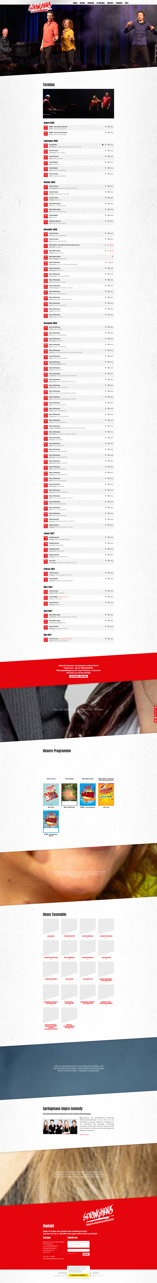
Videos (126, 3)
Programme (90, 3)
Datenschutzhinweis (71, 1253)
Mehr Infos (80, 1272)
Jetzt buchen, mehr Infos (78, 676)
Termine (75, 3)
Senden (86, 1254)
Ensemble (82, 3)
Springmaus (119, 3)
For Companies (101, 3)
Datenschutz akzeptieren (78, 1275)
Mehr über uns (84, 1134)
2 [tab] (5, 73)
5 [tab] (11, 73)
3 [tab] (7, 73)
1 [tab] (3, 73)
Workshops (110, 3)
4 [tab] (9, 73)
